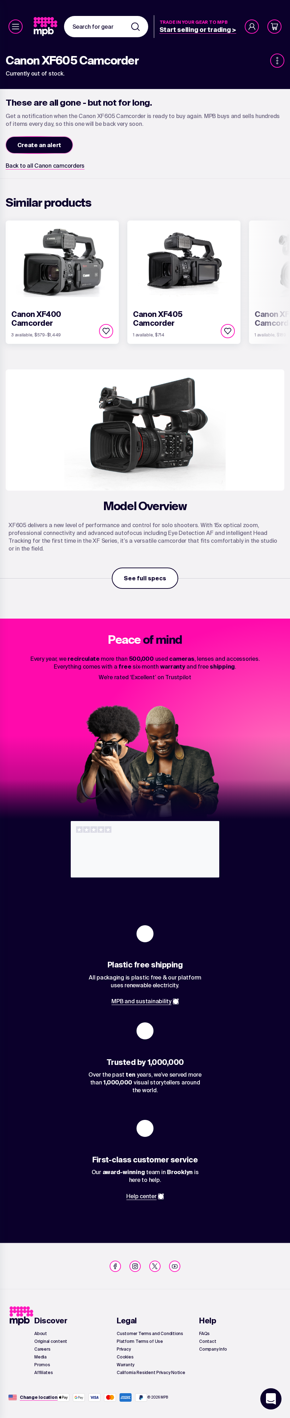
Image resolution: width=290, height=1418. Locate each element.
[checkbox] (106, 331)
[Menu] (15, 26)
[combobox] (106, 26)
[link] (46, 26)
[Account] (252, 26)
